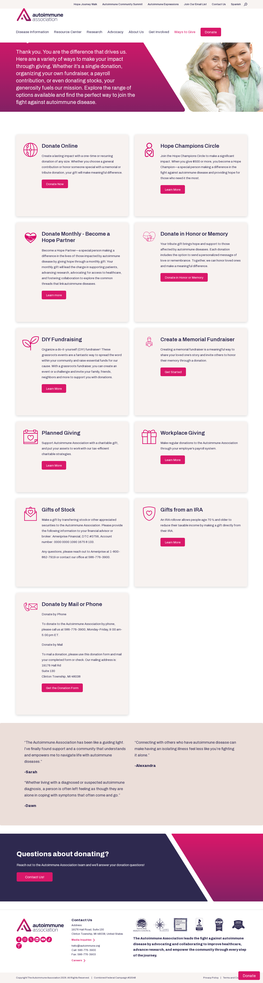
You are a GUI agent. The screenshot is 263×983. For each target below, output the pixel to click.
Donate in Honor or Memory (184, 277)
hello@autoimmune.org (86, 945)
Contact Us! (34, 877)
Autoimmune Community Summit (122, 4)
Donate (211, 32)
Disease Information (32, 32)
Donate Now (55, 184)
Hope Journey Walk (85, 4)
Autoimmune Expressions (163, 4)
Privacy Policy (211, 977)
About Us (136, 32)
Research (94, 32)
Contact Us (219, 4)
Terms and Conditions (235, 977)
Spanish (236, 4)
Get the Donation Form (62, 688)
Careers (77, 960)
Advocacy (115, 32)
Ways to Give (184, 32)
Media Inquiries (81, 939)
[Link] (44, 925)
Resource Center (68, 32)
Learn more (54, 295)
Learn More (173, 189)
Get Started (173, 372)
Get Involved (159, 32)
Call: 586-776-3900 (84, 950)
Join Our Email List (195, 4)
